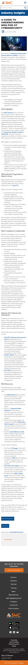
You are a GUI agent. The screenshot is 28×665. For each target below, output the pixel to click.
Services (13, 584)
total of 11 (15, 185)
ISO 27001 (7, 370)
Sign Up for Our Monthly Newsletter (14, 565)
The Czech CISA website (11, 466)
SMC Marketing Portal (13, 598)
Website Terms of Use (14, 644)
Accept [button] (21, 663)
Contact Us (14, 605)
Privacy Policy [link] (14, 663)
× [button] (26, 661)
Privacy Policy (14, 640)
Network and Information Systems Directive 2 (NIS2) (13, 54)
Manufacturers (14, 595)
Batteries (4, 660)
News (14, 591)
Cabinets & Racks (6, 658)
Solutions (13, 581)
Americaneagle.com (14, 652)
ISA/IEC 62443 (9, 355)
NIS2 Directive (8, 113)
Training (13, 588)
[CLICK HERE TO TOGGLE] (25, 3)
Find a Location (13, 608)
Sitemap (14, 646)
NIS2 (13, 458)
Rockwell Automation (16, 532)
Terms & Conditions (14, 642)
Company (13, 601)
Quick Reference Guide (17, 432)
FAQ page (14, 448)
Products (14, 577)
